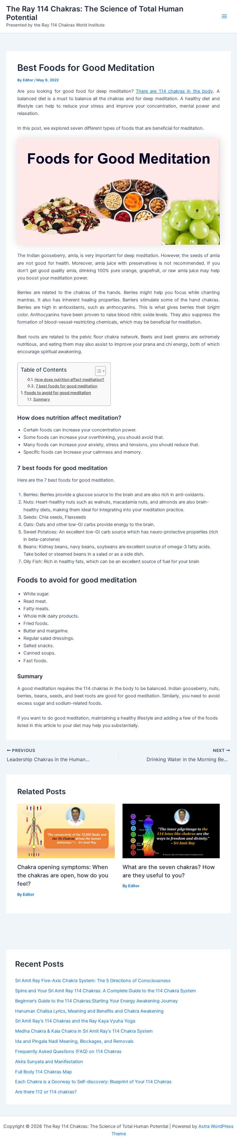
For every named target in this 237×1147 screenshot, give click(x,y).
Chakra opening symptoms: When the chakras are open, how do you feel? (62, 875)
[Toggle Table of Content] (97, 371)
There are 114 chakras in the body (174, 91)
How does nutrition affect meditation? (69, 379)
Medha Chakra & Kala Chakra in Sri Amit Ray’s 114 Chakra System (84, 1031)
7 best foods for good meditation (66, 386)
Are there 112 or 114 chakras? (46, 1092)
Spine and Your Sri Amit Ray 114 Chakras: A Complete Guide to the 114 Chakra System (105, 991)
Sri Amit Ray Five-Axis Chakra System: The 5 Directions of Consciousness (93, 980)
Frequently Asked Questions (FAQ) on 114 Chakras (68, 1051)
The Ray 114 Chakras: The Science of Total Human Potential (94, 13)
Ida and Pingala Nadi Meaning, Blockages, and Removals (74, 1041)
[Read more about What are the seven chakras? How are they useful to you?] (171, 830)
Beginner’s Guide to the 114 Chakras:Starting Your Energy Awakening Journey (96, 1001)
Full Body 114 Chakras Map (43, 1072)
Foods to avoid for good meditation (57, 392)
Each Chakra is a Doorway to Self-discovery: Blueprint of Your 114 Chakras (93, 1081)
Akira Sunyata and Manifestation (49, 1061)
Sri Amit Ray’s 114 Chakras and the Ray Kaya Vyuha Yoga (75, 1021)
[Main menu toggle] (224, 16)
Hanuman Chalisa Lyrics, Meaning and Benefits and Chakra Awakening (89, 1011)
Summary (41, 399)
